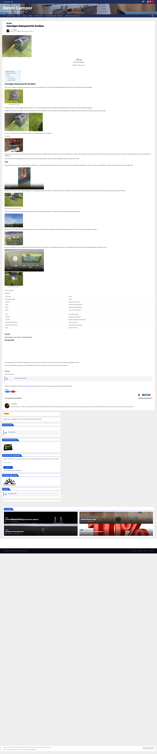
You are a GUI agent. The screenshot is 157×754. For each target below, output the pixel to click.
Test (9, 76)
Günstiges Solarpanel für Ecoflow (11, 74)
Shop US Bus (133, 550)
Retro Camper (17, 7)
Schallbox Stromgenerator (14, 531)
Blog (18, 15)
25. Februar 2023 (10, 533)
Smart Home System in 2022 (72, 15)
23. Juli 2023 (85, 521)
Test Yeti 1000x (11, 432)
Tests (10, 23)
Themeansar (25, 550)
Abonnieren (8, 467)
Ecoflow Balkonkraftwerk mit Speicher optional (21, 519)
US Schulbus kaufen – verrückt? (54, 15)
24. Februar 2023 (86, 533)
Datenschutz (139, 550)
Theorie (11, 77)
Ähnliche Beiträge (11, 80)
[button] (150, 15)
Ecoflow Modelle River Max (14, 133)
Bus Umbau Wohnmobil (20, 378)
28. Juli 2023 (9, 521)
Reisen (30, 15)
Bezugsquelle (13, 78)
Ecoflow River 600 (12, 493)
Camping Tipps (39, 15)
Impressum (145, 550)
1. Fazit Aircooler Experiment (13, 398)
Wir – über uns (150, 550)
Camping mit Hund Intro (144, 398)
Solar (24, 15)
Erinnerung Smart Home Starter (92, 531)
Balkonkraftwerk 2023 (88, 519)
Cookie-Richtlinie (33, 749)
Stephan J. (15, 29)
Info (7, 23)
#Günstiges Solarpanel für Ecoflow (26, 31)
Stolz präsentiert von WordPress (9, 550)
